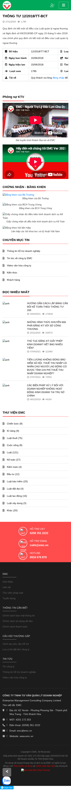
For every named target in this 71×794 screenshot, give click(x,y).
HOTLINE (35, 553)
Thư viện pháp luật (13, 592)
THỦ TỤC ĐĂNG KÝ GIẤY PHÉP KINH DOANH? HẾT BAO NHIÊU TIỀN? (45, 344)
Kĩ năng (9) (12, 430)
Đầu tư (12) (12, 474)
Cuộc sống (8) (14, 445)
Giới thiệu (8, 581)
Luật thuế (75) (14, 438)
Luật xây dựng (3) (16, 503)
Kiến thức (11, 272)
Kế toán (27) (13, 459)
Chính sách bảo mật (45, 766)
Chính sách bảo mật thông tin (19, 615)
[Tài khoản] (53, 5)
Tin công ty (8, 666)
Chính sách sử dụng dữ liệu (18, 621)
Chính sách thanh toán (15, 626)
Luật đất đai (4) (15, 488)
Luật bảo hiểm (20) (17, 481)
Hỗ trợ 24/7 (37, 528)
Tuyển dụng (9, 598)
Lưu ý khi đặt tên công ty (16, 649)
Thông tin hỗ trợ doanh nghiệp (23, 251)
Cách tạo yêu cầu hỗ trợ (16, 643)
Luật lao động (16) (16, 496)
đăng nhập (58, 77)
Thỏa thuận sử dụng (22, 766)
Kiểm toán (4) (14, 467)
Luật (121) (12, 452)
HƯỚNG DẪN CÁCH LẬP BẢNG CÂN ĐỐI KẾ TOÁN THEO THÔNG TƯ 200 (47, 307)
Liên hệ (7, 587)
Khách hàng (13, 279)
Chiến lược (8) (14, 423)
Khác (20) (12, 510)
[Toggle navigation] (63, 5)
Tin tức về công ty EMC (19, 258)
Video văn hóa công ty (18, 265)
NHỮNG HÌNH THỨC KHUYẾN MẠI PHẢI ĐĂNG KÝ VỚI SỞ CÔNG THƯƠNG (46, 325)
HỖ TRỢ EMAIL (38, 541)
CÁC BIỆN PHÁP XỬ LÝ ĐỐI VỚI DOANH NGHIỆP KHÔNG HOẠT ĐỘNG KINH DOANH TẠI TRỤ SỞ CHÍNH (45, 390)
